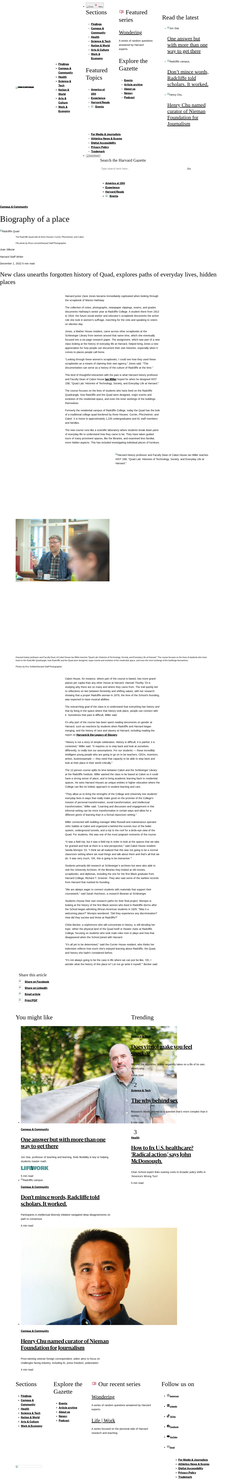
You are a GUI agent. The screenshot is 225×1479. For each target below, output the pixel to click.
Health (135, 1137)
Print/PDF (31, 1000)
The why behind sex (154, 1101)
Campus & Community (14, 206)
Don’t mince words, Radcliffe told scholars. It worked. (188, 78)
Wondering (130, 32)
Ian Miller (111, 379)
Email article (32, 994)
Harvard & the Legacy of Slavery (96, 734)
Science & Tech (141, 1036)
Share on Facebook (37, 981)
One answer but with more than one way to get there (187, 45)
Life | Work (103, 1420)
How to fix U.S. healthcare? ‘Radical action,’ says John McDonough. (162, 1155)
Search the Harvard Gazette (123, 160)
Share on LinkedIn (36, 987)
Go (189, 168)
